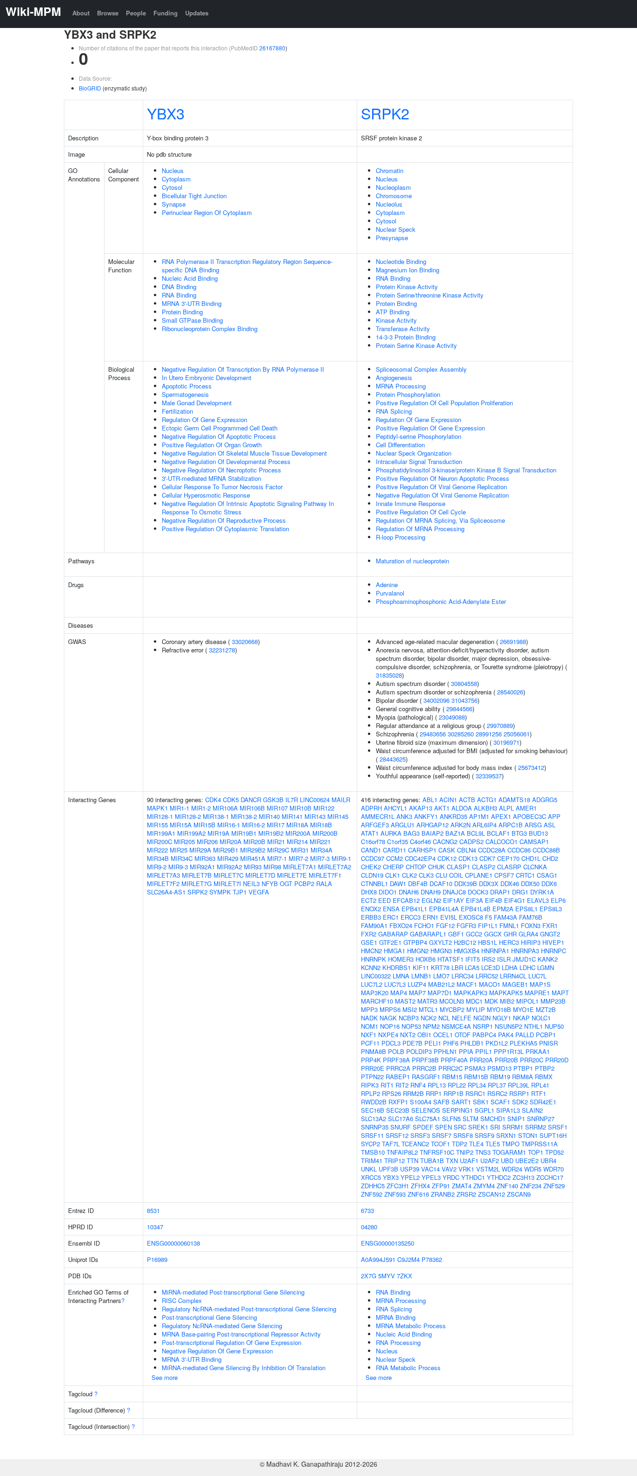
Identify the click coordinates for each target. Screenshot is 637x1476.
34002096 (436, 700)
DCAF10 (440, 883)
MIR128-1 (160, 816)
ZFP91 (441, 1185)
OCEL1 (443, 1034)
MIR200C (159, 841)
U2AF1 (469, 1160)
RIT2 (402, 1085)
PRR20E (372, 1068)
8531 (153, 1210)
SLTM (470, 1118)
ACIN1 (448, 799)
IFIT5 (472, 959)
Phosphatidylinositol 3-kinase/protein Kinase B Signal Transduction (466, 469)
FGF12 (445, 925)
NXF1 (368, 1034)
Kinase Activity (396, 320)
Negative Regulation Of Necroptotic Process (221, 469)
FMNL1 (509, 925)
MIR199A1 (161, 833)
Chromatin (389, 170)
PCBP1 (546, 1034)
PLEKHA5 (523, 1043)
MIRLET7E (292, 875)
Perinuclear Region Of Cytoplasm (207, 212)
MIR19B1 (243, 833)
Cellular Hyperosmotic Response (206, 495)
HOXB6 (425, 959)
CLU (441, 875)
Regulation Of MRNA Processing (420, 528)
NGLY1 (501, 1017)
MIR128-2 (188, 816)
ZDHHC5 (373, 1185)
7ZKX (404, 1275)
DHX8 (369, 891)
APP (554, 816)
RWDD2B (374, 1101)
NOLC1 (541, 1017)
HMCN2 (371, 950)
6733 (367, 1210)
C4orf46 (420, 841)
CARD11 (394, 849)
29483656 (433, 733)
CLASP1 (458, 866)
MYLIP (475, 1009)
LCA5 (472, 967)
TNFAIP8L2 (402, 1152)
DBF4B (418, 883)
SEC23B (397, 1110)
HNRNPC (553, 950)
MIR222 (157, 849)
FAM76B (530, 917)
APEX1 (501, 816)
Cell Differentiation (400, 444)
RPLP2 (370, 1093)
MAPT (560, 992)
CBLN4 (466, 849)
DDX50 (530, 883)
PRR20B (506, 1059)
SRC (460, 1127)
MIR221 (320, 841)
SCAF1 (500, 1101)
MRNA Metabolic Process (411, 1325)
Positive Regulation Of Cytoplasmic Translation (225, 528)
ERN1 (430, 917)
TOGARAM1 (509, 1152)
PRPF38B (425, 1059)
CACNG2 (445, 841)
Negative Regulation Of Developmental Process (226, 461)
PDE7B (412, 1043)
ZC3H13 (523, 1177)
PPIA (466, 1051)
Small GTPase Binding (192, 320)
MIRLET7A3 (163, 875)
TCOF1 (440, 1143)
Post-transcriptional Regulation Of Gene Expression (231, 1342)
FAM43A (505, 917)
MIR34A (321, 849)
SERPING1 (457, 1110)
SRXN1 (506, 1135)
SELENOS (425, 1110)
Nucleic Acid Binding (190, 278)
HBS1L (487, 942)
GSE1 (369, 942)
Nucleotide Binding (401, 261)
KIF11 (421, 967)
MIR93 (253, 866)
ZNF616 (418, 1194)
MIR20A (231, 841)
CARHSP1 (422, 849)
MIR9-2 (156, 866)
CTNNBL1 (374, 883)
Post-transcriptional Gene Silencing (209, 1317)
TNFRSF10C (437, 1152)
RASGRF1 (426, 1076)
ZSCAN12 (491, 1194)
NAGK (388, 1017)
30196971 (506, 742)
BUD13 (538, 833)
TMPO (510, 1143)
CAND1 (371, 849)
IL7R (291, 799)
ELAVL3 (538, 900)
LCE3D (490, 967)
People (136, 12)
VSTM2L (488, 1168)
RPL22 (457, 1085)
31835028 (389, 675)
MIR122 (323, 808)
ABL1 (429, 799)
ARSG (533, 824)
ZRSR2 (466, 1194)
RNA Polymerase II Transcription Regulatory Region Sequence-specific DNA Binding (247, 265)
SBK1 (481, 1101)
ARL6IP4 (484, 824)
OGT (286, 883)
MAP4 (398, 992)
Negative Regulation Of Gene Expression (217, 1350)
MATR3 (427, 1001)
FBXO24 (400, 925)
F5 (488, 917)
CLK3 (426, 875)
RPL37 (497, 1085)
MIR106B (252, 808)
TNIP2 (464, 1152)
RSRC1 (475, 1093)
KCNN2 (371, 967)
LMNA (401, 975)
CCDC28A (491, 849)
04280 (369, 1226)
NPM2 (431, 1026)
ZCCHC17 (549, 1177)
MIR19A (218, 833)
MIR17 (275, 824)
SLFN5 (451, 1118)
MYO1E (523, 1009)
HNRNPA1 (495, 950)
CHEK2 (371, 866)
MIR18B (321, 824)
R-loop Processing (400, 537)
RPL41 (540, 1085)
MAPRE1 (537, 992)
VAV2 (449, 1168)
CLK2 (409, 875)
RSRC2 (497, 1093)
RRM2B (413, 1093)
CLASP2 (483, 866)
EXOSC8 (471, 917)
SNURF (400, 1127)
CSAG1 (547, 875)
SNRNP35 (374, 1127)
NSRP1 (483, 1026)
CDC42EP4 (420, 858)
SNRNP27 (540, 1118)
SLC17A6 (400, 1118)
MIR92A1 (202, 866)
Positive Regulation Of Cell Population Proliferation (444, 402)
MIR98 (272, 866)
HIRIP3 (530, 942)
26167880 (272, 48)
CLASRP (509, 866)
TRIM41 (371, 1160)
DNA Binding (179, 286)
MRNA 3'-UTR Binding (192, 303)
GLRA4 (528, 933)
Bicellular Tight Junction (194, 195)
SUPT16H (553, 1135)
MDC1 (474, 1001)
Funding (165, 12)
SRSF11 (372, 1135)
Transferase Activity (403, 328)
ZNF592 (371, 1194)
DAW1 (398, 883)
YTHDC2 (499, 1177)
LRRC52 (487, 975)
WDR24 (512, 1168)
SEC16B (372, 1110)
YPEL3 (431, 1177)
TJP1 (240, 891)
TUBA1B (432, 1160)
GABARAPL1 (428, 933)
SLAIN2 (532, 1110)
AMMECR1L (378, 816)
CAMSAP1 (534, 841)
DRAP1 (500, 891)
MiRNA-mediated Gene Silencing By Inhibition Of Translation (243, 1367)
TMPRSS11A (539, 1143)
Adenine (387, 584)
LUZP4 (417, 984)
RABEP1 (398, 1076)
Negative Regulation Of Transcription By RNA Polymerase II (243, 369)
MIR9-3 (178, 866)
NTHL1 (533, 1026)
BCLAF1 (498, 833)
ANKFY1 (426, 816)
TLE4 (476, 1143)
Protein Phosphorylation (408, 394)
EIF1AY (453, 900)
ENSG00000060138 (173, 1243)
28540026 (510, 691)
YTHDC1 (473, 1177)
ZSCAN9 (519, 1194)
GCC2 (474, 933)
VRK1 (466, 1168)
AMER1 (526, 808)
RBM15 (452, 1076)
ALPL (506, 808)
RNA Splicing (394, 411)
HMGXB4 (466, 950)
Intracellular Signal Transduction (419, 461)
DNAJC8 (454, 891)
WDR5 (532, 1168)
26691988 (513, 641)
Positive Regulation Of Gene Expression (430, 427)
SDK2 (520, 1101)
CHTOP (416, 866)
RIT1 (387, 1085)
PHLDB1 (472, 1043)
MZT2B (546, 1009)
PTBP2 (544, 1068)
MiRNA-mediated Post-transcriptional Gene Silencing (233, 1292)
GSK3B (273, 799)
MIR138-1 (216, 816)
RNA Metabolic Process (408, 1367)
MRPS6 (390, 1009)
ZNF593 (395, 1194)
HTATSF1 (450, 959)
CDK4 (213, 799)
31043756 (464, 700)
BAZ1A (455, 833)
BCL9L (476, 833)
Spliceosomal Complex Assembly (421, 369)
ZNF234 (530, 1185)
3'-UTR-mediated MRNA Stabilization (211, 478)
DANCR (251, 799)
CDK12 (447, 858)
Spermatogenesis (185, 394)
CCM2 (394, 858)
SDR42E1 (543, 1101)
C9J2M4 (408, 1259)
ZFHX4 (420, 1185)
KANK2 (548, 959)
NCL (444, 1017)
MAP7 (417, 992)
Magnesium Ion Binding (407, 269)
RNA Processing (398, 1342)
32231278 (222, 649)
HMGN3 (441, 950)
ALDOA (461, 808)
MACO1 (489, 984)
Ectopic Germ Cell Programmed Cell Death (219, 427)
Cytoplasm (176, 178)
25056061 (517, 733)
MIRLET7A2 (334, 866)
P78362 (432, 1259)
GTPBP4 (415, 942)
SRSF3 (420, 1135)
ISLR (504, 959)
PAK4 (505, 1034)
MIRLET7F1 (325, 875)
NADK (369, 1017)
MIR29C (278, 849)
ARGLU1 (403, 824)
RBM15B (476, 1076)
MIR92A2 (229, 866)
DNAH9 (431, 891)
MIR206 (207, 841)
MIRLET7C (228, 875)
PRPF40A (454, 1059)
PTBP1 (523, 1068)
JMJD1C (524, 959)
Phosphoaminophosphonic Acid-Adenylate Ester (441, 601)
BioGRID (90, 88)
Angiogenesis (394, 377)
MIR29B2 (252, 849)
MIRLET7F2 (163, 883)
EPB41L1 (414, 908)
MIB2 (507, 1001)
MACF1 (467, 984)
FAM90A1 (374, 925)
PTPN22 (372, 1076)
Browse (107, 12)
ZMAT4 (461, 1185)
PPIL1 (483, 1051)
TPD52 (554, 1152)
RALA (324, 883)
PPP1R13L (509, 1051)
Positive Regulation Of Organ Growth (212, 444)
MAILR (341, 799)
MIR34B (158, 858)
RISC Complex (182, 1300)
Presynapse (392, 237)
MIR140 (269, 816)
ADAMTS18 (514, 799)
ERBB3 (371, 917)
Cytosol (172, 187)
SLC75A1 (427, 1118)
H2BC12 (465, 942)
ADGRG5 (544, 799)
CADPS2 (471, 841)
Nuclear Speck (395, 229)
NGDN (482, 1017)
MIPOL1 (527, 1001)
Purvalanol (390, 593)
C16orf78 (373, 841)
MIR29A (200, 849)
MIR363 (204, 858)
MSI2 (409, 1009)
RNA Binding (179, 295)
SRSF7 (441, 1135)
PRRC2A (398, 1068)
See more (165, 1377)
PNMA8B (373, 1051)
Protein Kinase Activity (407, 286)
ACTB (467, 799)
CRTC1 (525, 875)
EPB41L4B (476, 908)
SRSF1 (558, 1127)
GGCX (493, 933)
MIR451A (252, 858)
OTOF (463, 1034)
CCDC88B (546, 849)
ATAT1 (370, 833)
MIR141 (292, 816)
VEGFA (259, 891)
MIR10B (301, 808)
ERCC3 (411, 917)
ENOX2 (371, 908)
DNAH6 (409, 891)
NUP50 (554, 1026)
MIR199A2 (191, 833)
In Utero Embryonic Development (206, 377)
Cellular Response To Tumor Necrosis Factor (222, 486)
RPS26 (391, 1093)
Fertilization (177, 411)
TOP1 (535, 1152)
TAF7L (391, 1143)
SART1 (461, 1101)
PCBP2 (304, 883)
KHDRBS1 (396, 967)
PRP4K (371, 1059)
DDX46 (509, 883)
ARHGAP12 (432, 824)
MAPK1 (157, 808)
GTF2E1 (390, 942)
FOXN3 (530, 925)
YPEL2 (410, 1177)
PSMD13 (499, 1068)
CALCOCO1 (501, 841)
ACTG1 (487, 799)
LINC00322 (376, 975)
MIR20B (254, 841)
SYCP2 (370, 1143)
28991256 (489, 733)
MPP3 (369, 1009)
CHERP (393, 866)
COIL (456, 875)
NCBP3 (409, 1017)
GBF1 (456, 933)
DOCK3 (478, 891)
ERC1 (391, 917)
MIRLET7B (197, 875)
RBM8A (522, 1076)
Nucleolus (389, 204)
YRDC (451, 1177)
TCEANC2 (415, 1143)
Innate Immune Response (410, 503)
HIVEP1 (553, 942)
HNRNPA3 (525, 950)
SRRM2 (535, 1127)
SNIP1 (516, 1118)
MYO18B (499, 1009)
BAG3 (411, 833)
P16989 (157, 1259)
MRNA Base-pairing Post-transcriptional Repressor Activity (241, 1334)
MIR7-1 (277, 858)
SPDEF (423, 1127)
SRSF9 (484, 1135)
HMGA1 (394, 950)
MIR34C (182, 858)
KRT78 (440, 967)
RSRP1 (519, 1093)
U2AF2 (489, 1160)
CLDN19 (372, 875)
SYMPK (220, 891)
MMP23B (553, 1001)
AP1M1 (479, 816)
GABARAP (393, 933)
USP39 (409, 1168)
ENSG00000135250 (387, 1243)
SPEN (443, 1127)
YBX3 (166, 113)
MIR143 (315, 816)
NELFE (461, 1017)
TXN (452, 1160)
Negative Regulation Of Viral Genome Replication (442, 495)
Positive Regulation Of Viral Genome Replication (441, 486)
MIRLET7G (196, 883)
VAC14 (430, 1168)
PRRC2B (424, 1068)
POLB (396, 1051)
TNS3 (483, 1152)
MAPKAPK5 (506, 992)
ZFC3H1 (398, 1185)
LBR (457, 967)
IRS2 (488, 959)
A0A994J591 (378, 1259)
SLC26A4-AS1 (166, 891)
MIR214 (297, 841)
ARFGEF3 (375, 824)
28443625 (393, 759)
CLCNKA (535, 866)
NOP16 (390, 1026)
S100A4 (420, 1101)
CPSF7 (504, 875)
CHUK (436, 866)
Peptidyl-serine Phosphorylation (418, 436)
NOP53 (411, 1026)
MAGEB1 (515, 984)
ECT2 (368, 900)
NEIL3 (251, 883)
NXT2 (407, 1034)
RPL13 (437, 1085)
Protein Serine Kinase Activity (416, 345)
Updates (196, 12)
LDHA (510, 967)
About (81, 12)
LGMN (545, 967)
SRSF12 (397, 1135)
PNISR (548, 1043)
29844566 (459, 708)
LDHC (527, 967)
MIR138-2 (244, 816)
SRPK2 (385, 113)
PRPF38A (396, 1059)
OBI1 (424, 1034)
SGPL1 (484, 1110)
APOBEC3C (529, 816)
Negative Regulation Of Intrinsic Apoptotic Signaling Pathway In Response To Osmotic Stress (248, 507)
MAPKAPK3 (470, 992)
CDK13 (468, 858)
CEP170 (508, 858)
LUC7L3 (395, 984)
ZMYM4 (484, 1185)
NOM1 (369, 1026)
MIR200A (298, 833)
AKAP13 (420, 808)
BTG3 (519, 833)
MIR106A (225, 808)
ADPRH (371, 808)
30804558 (464, 683)
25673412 (531, 767)
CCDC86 (519, 849)
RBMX (544, 1076)
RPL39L (518, 1085)
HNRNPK (373, 959)
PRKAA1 (538, 1051)
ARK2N (460, 824)
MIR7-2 (298, 858)
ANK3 (404, 816)
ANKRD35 (453, 816)
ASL (549, 824)
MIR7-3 (320, 858)
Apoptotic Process (187, 385)
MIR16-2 (253, 824)
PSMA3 (474, 1068)
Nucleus (173, 170)
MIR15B (204, 824)
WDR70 (553, 1168)
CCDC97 (372, 858)
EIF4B (493, 900)
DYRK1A (542, 891)
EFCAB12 (406, 900)
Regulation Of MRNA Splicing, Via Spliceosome (440, 520)
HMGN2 (418, 950)
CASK (446, 849)
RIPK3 (370, 1085)
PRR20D (556, 1059)
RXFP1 (398, 1101)
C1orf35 (397, 841)
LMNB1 (421, 975)
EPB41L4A (444, 908)
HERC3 (509, 942)
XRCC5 (371, 1177)
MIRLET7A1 (299, 866)
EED (384, 900)
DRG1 (520, 891)
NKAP (521, 1017)
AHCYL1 (395, 808)
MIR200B (325, 833)
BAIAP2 (432, 833)
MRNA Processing (401, 385)
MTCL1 (428, 1009)
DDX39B (465, 883)
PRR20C (531, 1059)
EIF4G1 (514, 900)
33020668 (245, 641)
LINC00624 (315, 799)
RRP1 (434, 1093)
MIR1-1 (179, 808)
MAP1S (540, 984)
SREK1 (478, 1127)
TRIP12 (394, 1160)
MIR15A (181, 824)
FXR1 (550, 925)
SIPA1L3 (508, 1110)
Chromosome (394, 195)
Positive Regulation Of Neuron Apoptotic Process (442, 478)
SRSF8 (463, 1135)
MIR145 (337, 816)
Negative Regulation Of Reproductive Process (224, 520)
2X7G (368, 1275)
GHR (510, 933)
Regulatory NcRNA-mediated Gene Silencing (222, 1325)
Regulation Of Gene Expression (204, 419)
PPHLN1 (445, 1051)
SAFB (441, 1101)
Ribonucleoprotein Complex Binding (209, 328)
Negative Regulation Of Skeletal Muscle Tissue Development (244, 453)
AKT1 (442, 808)
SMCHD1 (492, 1118)
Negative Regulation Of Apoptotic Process (219, 436)
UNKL (369, 1168)
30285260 (461, 733)
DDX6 (549, 883)
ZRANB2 (443, 1194)
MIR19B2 (271, 833)
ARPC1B (511, 824)
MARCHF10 (377, 1001)
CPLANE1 (478, 875)
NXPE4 (388, 1034)
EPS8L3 (551, 908)
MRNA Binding (395, 1317)
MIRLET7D (260, 875)
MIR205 (184, 841)
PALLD (524, 1034)
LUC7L (537, 975)
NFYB (270, 883)
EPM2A (502, 908)
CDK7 (487, 858)
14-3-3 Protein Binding (406, 337)
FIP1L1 (488, 925)
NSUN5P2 (508, 1026)
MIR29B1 (225, 849)
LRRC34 (462, 975)
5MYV (386, 1275)
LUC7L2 (371, 984)
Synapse (174, 204)
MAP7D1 (440, 992)
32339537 (489, 775)
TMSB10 (373, 1152)
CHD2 (550, 858)
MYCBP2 (452, 1009)
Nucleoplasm (393, 187)
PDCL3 (391, 1043)
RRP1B (453, 1093)
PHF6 (450, 1043)
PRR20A (481, 1059)
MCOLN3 (451, 1001)
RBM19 (500, 1076)
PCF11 (370, 1043)
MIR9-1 (341, 858)
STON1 (528, 1135)
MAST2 (405, 1001)
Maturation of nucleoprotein (412, 560)
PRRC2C (450, 1068)
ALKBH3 (485, 808)
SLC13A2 (373, 1118)
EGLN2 (431, 900)
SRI (495, 1127)
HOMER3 (401, 959)
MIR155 (157, 824)
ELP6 (558, 900)
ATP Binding (392, 311)
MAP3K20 (374, 992)
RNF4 (418, 1085)
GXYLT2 (440, 942)
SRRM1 (512, 1127)
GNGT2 (550, 933)
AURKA (391, 833)
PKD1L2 (496, 1043)
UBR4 (548, 1160)
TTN (412, 1160)
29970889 (500, 725)
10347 (155, 1226)
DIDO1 (388, 891)
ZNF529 (554, 1185)
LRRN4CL (513, 975)
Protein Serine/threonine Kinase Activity (430, 295)
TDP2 (459, 1143)
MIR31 (300, 849)
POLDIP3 (419, 1051)
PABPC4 (484, 1034)
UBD (507, 1160)
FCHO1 (424, 925)
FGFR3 (466, 925)
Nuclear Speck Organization (413, 453)
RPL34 (477, 1085)
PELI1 (432, 1043)
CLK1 (392, 875)
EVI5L (448, 917)
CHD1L (530, 858)
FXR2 (368, 933)
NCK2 (428, 1017)
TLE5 (492, 1143)
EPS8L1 (526, 908)
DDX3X (489, 883)
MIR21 (276, 841)
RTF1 (538, 1093)
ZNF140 (507, 1185)
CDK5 (231, 799)
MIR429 (227, 858)
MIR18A (297, 824)
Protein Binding (182, 311)
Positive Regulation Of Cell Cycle (421, 511)
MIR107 (277, 808)
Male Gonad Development (197, 402)
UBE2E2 (527, 1160)
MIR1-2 (201, 808)
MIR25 (178, 849)
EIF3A (474, 900)
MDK (491, 1001)
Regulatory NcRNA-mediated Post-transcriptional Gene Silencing (249, 1308)
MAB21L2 (441, 984)
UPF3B (388, 1168)
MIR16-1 (228, 824)
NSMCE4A (456, 1026)
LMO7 (441, 975)
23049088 (452, 717)
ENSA (391, 908)
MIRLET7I (227, 883)
